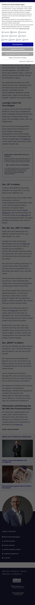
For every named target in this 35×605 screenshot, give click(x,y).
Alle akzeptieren (17, 44)
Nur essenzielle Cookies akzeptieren (17, 54)
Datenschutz (29, 61)
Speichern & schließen (18, 49)
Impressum (22, 61)
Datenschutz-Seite (24, 28)
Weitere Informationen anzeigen (17, 57)
